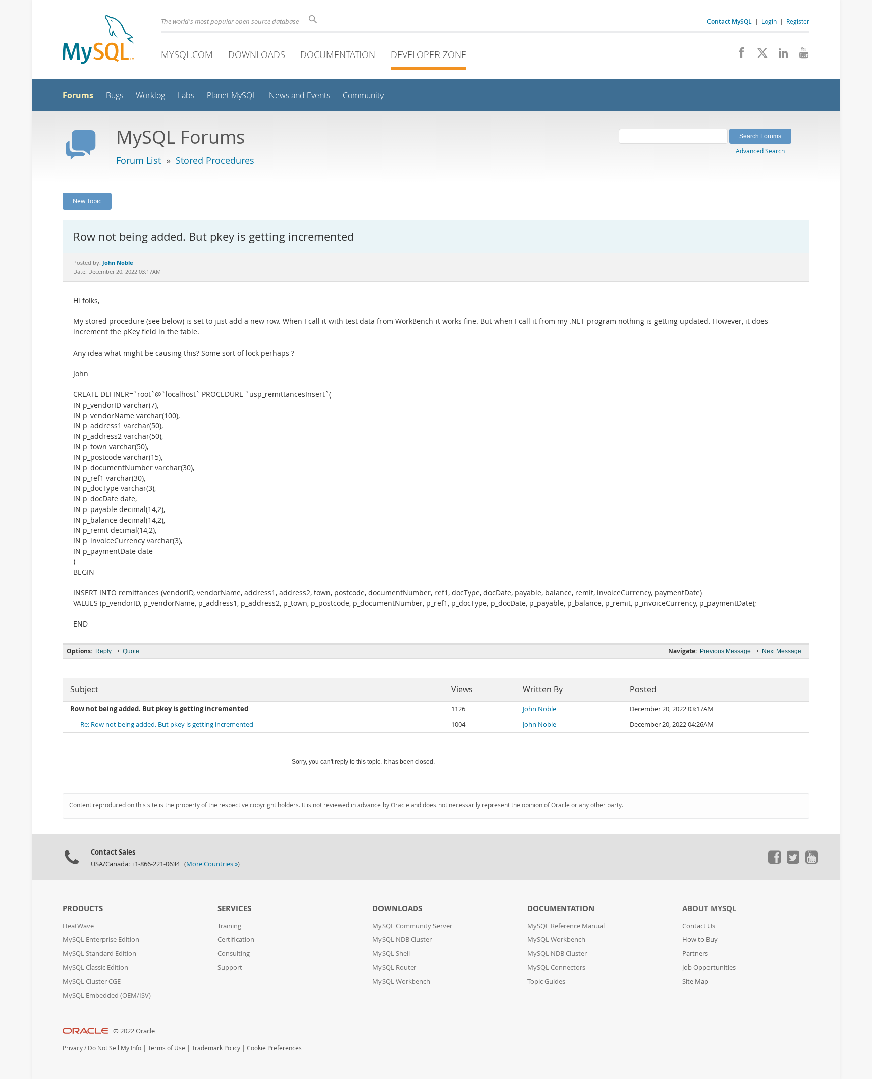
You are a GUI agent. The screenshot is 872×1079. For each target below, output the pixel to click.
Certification (235, 939)
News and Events (299, 95)
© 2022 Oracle (134, 1031)
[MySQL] (98, 41)
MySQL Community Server (412, 926)
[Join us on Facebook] (738, 55)
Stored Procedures (215, 160)
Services (234, 908)
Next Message (781, 651)
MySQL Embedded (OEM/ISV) (107, 995)
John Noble (539, 709)
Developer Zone (428, 54)
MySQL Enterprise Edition (101, 939)
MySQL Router (394, 967)
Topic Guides (546, 981)
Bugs (114, 95)
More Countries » (212, 864)
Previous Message (725, 651)
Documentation (337, 54)
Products (83, 908)
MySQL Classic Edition (95, 967)
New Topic (87, 201)
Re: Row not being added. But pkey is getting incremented (166, 724)
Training (229, 926)
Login (769, 21)
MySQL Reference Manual (566, 926)
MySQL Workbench (401, 981)
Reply (103, 651)
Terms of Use (166, 1048)
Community (363, 95)
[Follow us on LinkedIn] (779, 55)
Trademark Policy (216, 1048)
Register (797, 21)
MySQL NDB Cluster (402, 939)
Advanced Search (760, 151)
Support (229, 967)
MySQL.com (187, 54)
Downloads (256, 54)
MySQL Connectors (556, 967)
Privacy (73, 1048)
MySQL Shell (391, 953)
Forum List (138, 160)
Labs (186, 95)
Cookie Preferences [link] (274, 1048)
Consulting (233, 953)
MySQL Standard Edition (99, 953)
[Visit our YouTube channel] (800, 55)
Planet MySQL (231, 95)
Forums (78, 95)
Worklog (150, 95)
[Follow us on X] (758, 55)
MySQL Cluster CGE (92, 981)
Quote (131, 651)
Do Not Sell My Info (114, 1048)
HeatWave (78, 926)
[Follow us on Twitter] (793, 861)
